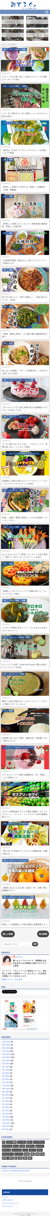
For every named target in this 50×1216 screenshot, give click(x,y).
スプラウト (30, 1146)
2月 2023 (5, 1079)
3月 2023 (5, 1076)
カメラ (16, 1146)
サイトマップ (7, 1206)
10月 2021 (6, 1126)
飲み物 (27, 1154)
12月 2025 (6, 1042)
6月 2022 (5, 1101)
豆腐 (10, 160)
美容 (25, 1158)
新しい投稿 (8, 934)
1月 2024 (5, 1051)
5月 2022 (5, 1104)
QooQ (29, 1215)
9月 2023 (5, 1064)
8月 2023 (5, 1067)
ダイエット (6, 1150)
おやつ (29, 1142)
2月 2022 (5, 1114)
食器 (37, 1154)
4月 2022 (5, 1107)
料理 (23, 49)
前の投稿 (43, 934)
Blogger (29, 1181)
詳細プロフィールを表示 (12, 979)
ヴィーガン (21, 1142)
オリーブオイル (39, 1142)
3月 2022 (5, 1111)
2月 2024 (5, 1048)
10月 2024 (6, 1045)
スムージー (13, 453)
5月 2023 (5, 1070)
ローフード (23, 380)
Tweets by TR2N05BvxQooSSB (15, 1171)
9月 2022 (5, 1092)
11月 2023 (6, 1057)
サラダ (22, 1146)
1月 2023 (5, 1082)
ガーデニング (7, 1146)
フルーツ (12, 380)
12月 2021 (6, 1120)
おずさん (19, 957)
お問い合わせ (7, 1200)
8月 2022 (5, 1095)
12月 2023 (6, 1054)
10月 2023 (6, 1060)
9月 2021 (5, 1129)
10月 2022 (6, 1089)
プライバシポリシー (10, 1203)
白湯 (20, 1158)
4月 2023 (5, 1073)
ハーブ (25, 1150)
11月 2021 (6, 1123)
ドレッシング (16, 1150)
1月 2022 (5, 1117)
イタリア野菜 (14, 49)
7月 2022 (5, 1098)
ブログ (40, 1150)
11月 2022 (6, 1085)
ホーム (5, 1197)
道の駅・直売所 (24, 637)
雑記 (32, 1154)
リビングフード (8, 1154)
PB (5, 49)
